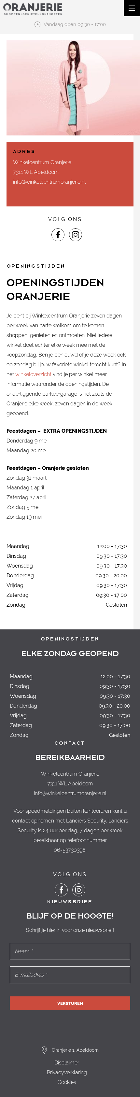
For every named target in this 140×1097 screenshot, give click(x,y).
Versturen (70, 1003)
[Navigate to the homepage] (32, 9)
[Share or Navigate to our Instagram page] (75, 234)
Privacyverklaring (67, 1072)
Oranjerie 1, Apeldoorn (75, 1050)
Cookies (67, 1082)
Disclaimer (66, 1063)
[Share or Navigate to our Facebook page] (57, 234)
